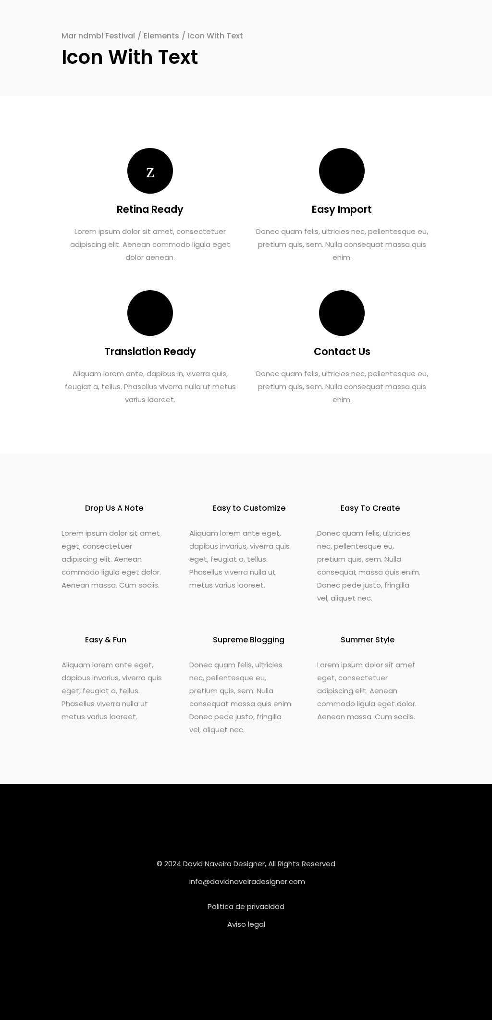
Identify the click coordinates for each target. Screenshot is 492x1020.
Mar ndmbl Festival (98, 35)
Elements (161, 35)
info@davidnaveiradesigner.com (247, 881)
